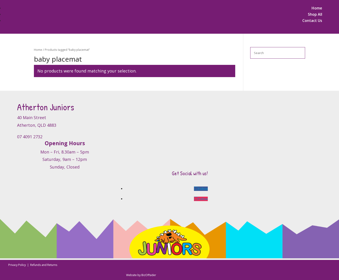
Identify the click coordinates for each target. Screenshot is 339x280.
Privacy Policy (17, 265)
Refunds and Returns (43, 265)
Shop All (315, 14)
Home (317, 8)
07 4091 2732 (29, 136)
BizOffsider (148, 275)
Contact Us (312, 20)
